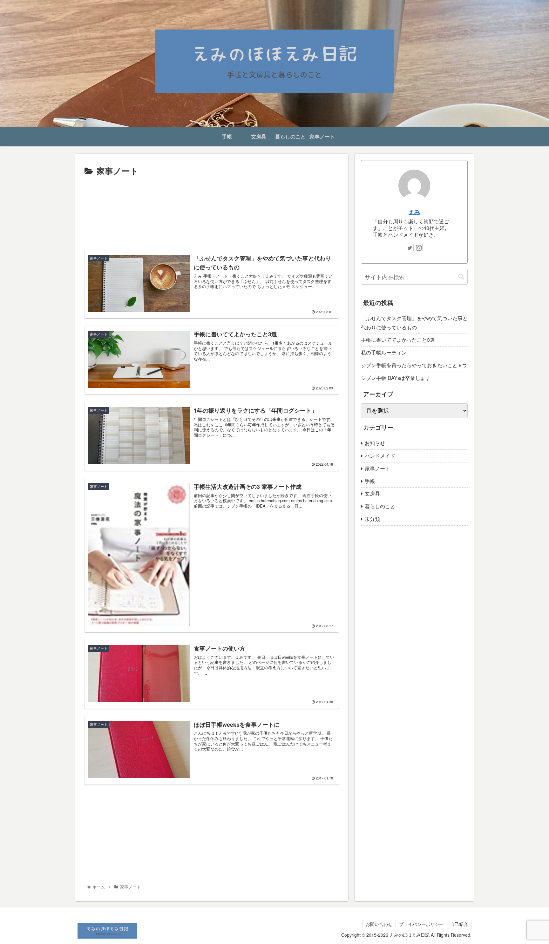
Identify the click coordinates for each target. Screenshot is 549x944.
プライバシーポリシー (421, 924)
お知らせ (375, 443)
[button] (461, 276)
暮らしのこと (380, 506)
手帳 (370, 481)
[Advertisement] (212, 211)
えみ (414, 212)
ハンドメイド (380, 455)
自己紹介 (459, 924)
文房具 (372, 493)
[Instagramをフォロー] (419, 247)
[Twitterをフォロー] (410, 247)
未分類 (372, 519)
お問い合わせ (379, 924)
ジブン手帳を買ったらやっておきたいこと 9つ (414, 365)
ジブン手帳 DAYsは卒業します (395, 377)
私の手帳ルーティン (384, 352)
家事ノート (377, 468)
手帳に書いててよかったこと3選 (398, 339)
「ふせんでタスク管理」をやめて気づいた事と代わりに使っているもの (414, 322)
